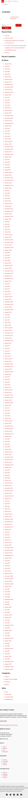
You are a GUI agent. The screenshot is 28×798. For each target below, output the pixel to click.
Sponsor (5, 748)
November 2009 (9, 578)
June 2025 (7, 100)
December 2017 (9, 333)
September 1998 (9, 666)
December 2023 (9, 146)
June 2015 (7, 410)
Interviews (7, 681)
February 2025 (8, 110)
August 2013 (8, 467)
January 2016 (8, 392)
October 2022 (8, 182)
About (4, 746)
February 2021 (8, 234)
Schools (5, 777)
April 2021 (7, 229)
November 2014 (9, 428)
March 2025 (8, 107)
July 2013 (7, 470)
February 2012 (8, 514)
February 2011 (8, 542)
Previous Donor (14, 17)
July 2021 (7, 221)
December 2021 (9, 208)
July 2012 (7, 501)
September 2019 (9, 278)
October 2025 (8, 89)
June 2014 (7, 441)
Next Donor (14, 18)
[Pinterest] (18, 795)
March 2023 (8, 169)
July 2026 (7, 66)
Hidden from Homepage (11, 679)
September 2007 (9, 599)
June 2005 (7, 622)
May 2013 (7, 475)
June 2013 (7, 472)
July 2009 (7, 589)
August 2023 (8, 157)
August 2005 (8, 617)
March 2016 (8, 387)
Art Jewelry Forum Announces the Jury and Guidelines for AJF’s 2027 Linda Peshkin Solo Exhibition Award (15, 48)
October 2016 (8, 369)
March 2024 (8, 138)
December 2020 (9, 239)
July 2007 (7, 602)
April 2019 (7, 291)
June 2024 (7, 131)
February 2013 (8, 483)
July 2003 (7, 633)
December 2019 (9, 270)
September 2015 (9, 402)
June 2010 (7, 563)
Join (4, 750)
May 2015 (7, 413)
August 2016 (8, 374)
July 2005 (7, 620)
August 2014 (8, 436)
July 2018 (7, 314)
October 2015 (8, 400)
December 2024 (9, 115)
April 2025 (7, 105)
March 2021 (8, 232)
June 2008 (7, 596)
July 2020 (7, 252)
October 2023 (8, 151)
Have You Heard (9, 38)
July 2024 (7, 128)
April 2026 (7, 74)
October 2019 (8, 276)
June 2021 (7, 224)
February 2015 (8, 420)
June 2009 (7, 591)
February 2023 (8, 172)
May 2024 (7, 133)
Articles (7, 676)
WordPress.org (9, 699)
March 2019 (8, 294)
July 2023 (7, 159)
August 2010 (8, 558)
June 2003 (7, 635)
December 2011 (9, 519)
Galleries (5, 775)
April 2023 (7, 167)
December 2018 (9, 301)
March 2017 (8, 356)
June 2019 (7, 286)
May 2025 (7, 102)
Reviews (7, 684)
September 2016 (9, 371)
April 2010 (7, 568)
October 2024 (8, 120)
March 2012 (8, 511)
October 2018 (8, 307)
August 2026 (8, 63)
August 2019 (8, 281)
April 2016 (7, 384)
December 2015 (9, 395)
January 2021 (8, 237)
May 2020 (7, 257)
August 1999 (8, 664)
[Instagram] (14, 795)
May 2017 (7, 351)
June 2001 (7, 653)
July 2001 (7, 651)
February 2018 (8, 327)
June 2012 (7, 503)
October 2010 (8, 552)
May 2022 (7, 195)
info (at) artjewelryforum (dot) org (8, 725)
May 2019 (7, 289)
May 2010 (7, 565)
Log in (6, 691)
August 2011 (8, 529)
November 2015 (9, 397)
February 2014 (8, 452)
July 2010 (7, 560)
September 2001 (9, 648)
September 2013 (9, 464)
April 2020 (7, 260)
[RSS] (21, 795)
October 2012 (8, 493)
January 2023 (8, 175)
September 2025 (9, 92)
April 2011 (7, 537)
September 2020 (9, 247)
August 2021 (8, 219)
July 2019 (7, 283)
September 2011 (9, 527)
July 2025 (7, 97)
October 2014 (8, 431)
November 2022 (9, 180)
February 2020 (8, 265)
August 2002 (8, 640)
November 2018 (9, 304)
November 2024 (9, 118)
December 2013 (9, 457)
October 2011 (8, 524)
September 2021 (9, 216)
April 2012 (7, 508)
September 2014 (9, 433)
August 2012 (8, 498)
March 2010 (8, 571)
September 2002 (9, 638)
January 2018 (8, 330)
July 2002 (7, 643)
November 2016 (9, 366)
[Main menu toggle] (5, 4)
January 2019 (8, 299)
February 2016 (8, 389)
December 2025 (9, 84)
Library (5, 764)
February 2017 (8, 358)
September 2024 (9, 123)
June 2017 (7, 348)
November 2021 (9, 211)
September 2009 (9, 583)
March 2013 (8, 480)
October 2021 (8, 213)
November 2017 (9, 335)
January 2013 (8, 485)
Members (5, 774)
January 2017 (8, 361)
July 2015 (7, 408)
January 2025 (8, 113)
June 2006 (7, 612)
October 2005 (8, 615)
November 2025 (9, 87)
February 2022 (8, 203)
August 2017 (8, 343)
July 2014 (7, 439)
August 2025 (8, 94)
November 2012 (9, 490)
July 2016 (7, 376)
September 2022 (9, 185)
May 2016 (7, 382)
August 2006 (8, 607)
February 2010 (8, 573)
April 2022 (7, 198)
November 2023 (9, 149)
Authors (5, 772)
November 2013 (9, 459)
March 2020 (8, 263)
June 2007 (7, 604)
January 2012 (8, 516)
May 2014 (7, 444)
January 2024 (8, 144)
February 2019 (8, 296)
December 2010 (9, 547)
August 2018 (8, 312)
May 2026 (7, 71)
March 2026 (8, 76)
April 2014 (7, 446)
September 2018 (9, 309)
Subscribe (5, 751)
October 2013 (8, 462)
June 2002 (7, 646)
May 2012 (7, 506)
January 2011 (8, 545)
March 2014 (8, 449)
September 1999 (9, 661)
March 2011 (8, 540)
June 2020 (7, 255)
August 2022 (8, 188)
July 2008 (7, 594)
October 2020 (8, 245)
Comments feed (9, 697)
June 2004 (7, 627)
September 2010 (9, 555)
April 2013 (7, 477)
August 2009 (8, 586)
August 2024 (8, 126)
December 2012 (9, 488)
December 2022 (9, 177)
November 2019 (9, 273)
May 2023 (7, 164)
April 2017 (7, 353)
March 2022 (8, 201)
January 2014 (8, 454)
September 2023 (9, 154)
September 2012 (9, 496)
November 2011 (9, 521)
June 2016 (7, 379)
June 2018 (7, 317)
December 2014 (9, 426)
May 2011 (7, 534)
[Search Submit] (19, 25)
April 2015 (7, 415)
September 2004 (9, 625)
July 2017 (7, 345)
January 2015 (8, 423)
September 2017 (9, 340)
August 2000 (8, 656)
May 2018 (7, 320)
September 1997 (9, 669)
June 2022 (7, 193)
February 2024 (8, 141)
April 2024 (7, 136)
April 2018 (7, 322)
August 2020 (8, 250)
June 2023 (7, 162)
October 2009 (8, 581)
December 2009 (9, 576)
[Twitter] (10, 795)
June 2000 (7, 659)
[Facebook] (7, 795)
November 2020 (9, 242)
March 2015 (8, 418)
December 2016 (9, 364)
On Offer (7, 35)
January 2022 (8, 206)
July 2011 (7, 532)
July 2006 (7, 609)
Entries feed (8, 694)
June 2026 (7, 69)
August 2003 (8, 630)
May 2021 (7, 226)
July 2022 (7, 190)
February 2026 (8, 79)
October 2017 (8, 338)
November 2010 (9, 550)
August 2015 (8, 405)
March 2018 (8, 325)
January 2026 (8, 82)
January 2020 (8, 268)
